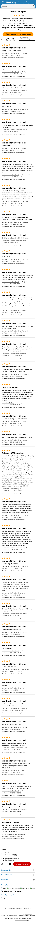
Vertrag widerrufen (22, 864)
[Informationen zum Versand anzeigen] (3, 898)
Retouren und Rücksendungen (22, 920)
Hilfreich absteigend (26, 38)
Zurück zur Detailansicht (10, 39)
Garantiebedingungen (23, 918)
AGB (6, 908)
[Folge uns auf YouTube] (10, 864)
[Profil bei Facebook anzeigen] (6, 864)
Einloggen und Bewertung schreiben (19, 34)
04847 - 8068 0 (11, 855)
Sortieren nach (24, 37)
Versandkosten (28, 914)
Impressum (11, 908)
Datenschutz (27, 908)
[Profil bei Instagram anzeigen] (2, 864)
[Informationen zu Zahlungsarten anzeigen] (18, 889)
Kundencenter (9, 860)
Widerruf (19, 908)
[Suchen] (33, 6)
